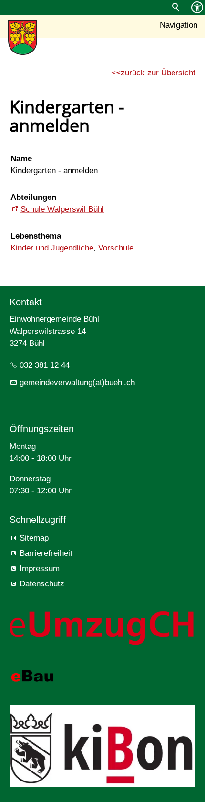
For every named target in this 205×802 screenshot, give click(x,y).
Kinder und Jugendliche (51, 247)
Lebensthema (35, 235)
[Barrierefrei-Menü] (197, 7)
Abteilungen (33, 197)
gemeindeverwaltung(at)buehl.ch (77, 382)
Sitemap (34, 537)
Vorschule (115, 247)
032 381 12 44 (45, 365)
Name (21, 158)
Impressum (40, 568)
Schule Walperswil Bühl (62, 209)
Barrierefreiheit (46, 553)
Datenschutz (42, 583)
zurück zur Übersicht (158, 72)
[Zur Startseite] (22, 37)
